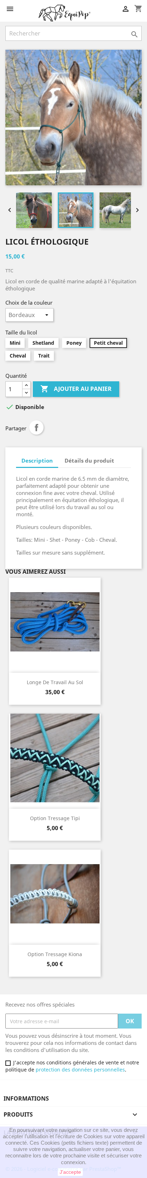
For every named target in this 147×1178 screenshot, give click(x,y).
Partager (36, 427)
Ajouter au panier (76, 389)
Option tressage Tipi (55, 818)
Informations (26, 1098)
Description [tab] (37, 460)
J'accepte (70, 1172)
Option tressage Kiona (54, 954)
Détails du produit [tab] (89, 460)
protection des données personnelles (80, 1069)
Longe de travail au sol (55, 682)
